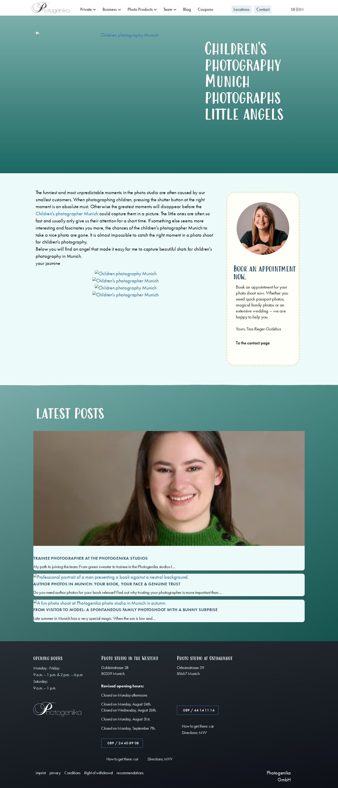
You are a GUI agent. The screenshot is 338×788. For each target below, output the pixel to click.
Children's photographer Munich (67, 214)
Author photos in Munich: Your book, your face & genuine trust (106, 584)
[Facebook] (226, 772)
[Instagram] (235, 772)
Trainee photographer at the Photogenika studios (90, 558)
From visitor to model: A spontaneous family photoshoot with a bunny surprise (125, 609)
